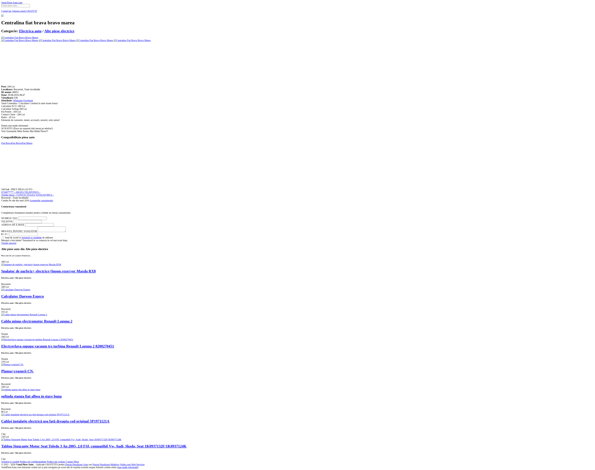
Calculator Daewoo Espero (22, 296)
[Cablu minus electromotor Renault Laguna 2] (24, 314)
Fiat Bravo (16, 143)
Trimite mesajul (8, 243)
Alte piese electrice (59, 31)
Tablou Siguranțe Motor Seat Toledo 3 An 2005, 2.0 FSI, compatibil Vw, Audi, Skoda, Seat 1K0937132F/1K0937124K (94, 446)
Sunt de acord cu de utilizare (28, 237)
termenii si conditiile (32, 237)
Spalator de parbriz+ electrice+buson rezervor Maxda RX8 (48, 271)
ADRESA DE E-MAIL (12, 224)
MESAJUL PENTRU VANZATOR (19, 231)
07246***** (20, 192)
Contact (69, 461)
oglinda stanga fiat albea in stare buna (31, 396)
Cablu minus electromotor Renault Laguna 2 (36, 321)
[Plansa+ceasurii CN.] (12, 364)
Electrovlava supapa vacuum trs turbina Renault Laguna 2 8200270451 (57, 346)
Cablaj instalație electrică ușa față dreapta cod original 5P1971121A (55, 421)
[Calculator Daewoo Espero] (15, 289)
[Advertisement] (94, 63)
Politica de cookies (56, 461)
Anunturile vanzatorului (41, 200)
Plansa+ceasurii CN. (17, 371)
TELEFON (7, 221)
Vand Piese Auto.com (11, 2)
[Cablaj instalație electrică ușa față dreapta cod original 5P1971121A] (35, 414)
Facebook (28, 100)
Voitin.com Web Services (132, 464)
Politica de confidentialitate (33, 461)
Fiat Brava (6, 143)
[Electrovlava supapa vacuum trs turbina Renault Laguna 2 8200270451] (37, 339)
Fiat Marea (27, 143)
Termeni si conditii (10, 461)
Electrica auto (30, 31)
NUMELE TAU (9, 218)
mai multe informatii (128, 467)
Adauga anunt (24, 11)
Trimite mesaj (27, 195)
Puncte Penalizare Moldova (106, 464)
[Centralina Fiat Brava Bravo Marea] (19, 40)
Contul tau (6, 11)
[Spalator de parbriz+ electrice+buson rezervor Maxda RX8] (31, 264)
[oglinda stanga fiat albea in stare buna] (20, 389)
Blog (76, 461)
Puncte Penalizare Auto (76, 464)
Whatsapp (18, 100)
